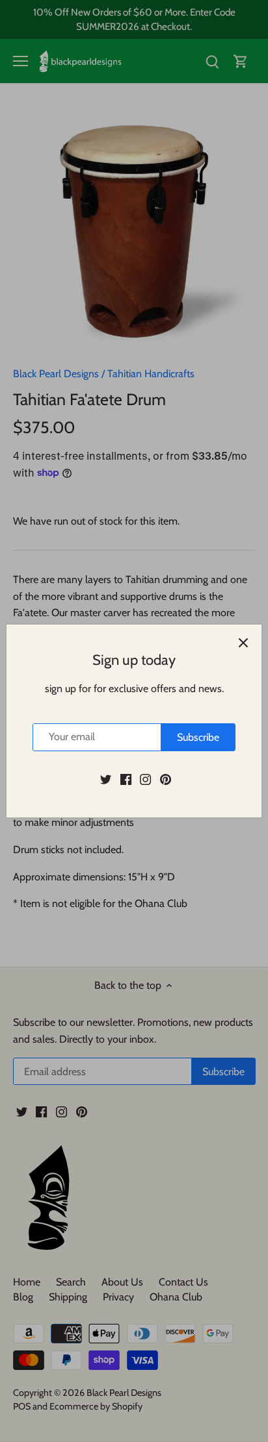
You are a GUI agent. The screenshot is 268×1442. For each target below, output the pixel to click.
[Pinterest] (165, 779)
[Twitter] (105, 779)
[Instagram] (145, 779)
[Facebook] (125, 779)
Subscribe (198, 737)
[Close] (243, 642)
